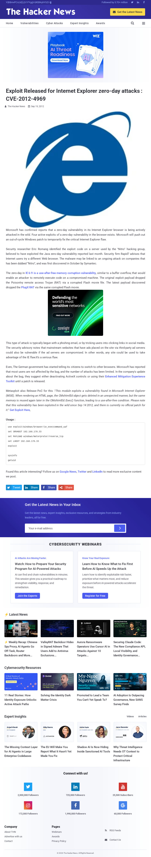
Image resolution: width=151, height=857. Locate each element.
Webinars (57, 831)
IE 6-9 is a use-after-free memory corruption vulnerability (61, 273)
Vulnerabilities (29, 23)
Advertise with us (13, 836)
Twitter (82, 471)
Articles (142, 716)
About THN (10, 831)
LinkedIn (97, 471)
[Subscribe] (119, 528)
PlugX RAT (27, 287)
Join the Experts (27, 595)
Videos (130, 716)
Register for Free (95, 595)
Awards (100, 23)
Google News (68, 471)
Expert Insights (79, 23)
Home (9, 23)
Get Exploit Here (20, 410)
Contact (8, 841)
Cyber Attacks (54, 23)
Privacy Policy (59, 841)
